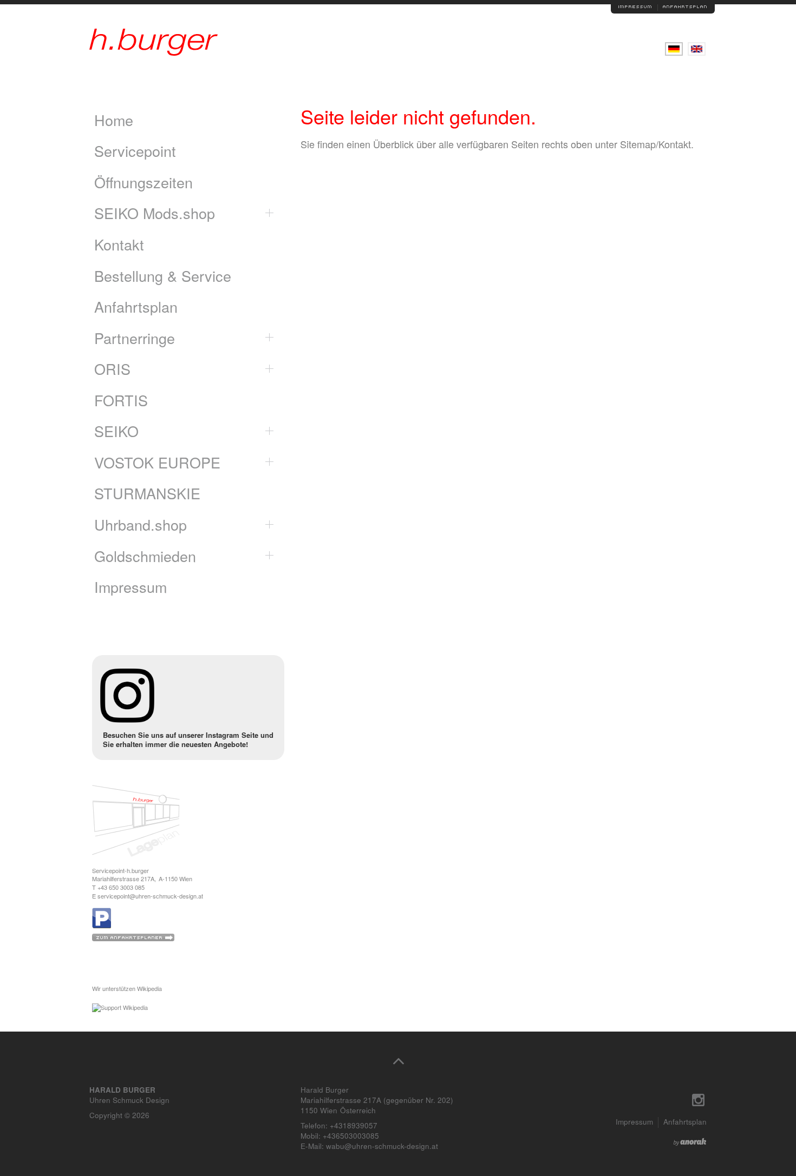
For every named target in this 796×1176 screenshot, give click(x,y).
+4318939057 (353, 1125)
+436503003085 (351, 1136)
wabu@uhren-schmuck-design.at (382, 1146)
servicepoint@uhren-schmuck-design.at (150, 895)
